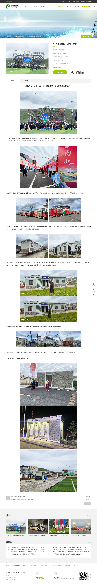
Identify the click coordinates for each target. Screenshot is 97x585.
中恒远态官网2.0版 (45, 565)
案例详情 (13, 81)
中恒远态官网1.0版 (34, 565)
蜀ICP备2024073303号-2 (15, 575)
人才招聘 (68, 1)
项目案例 (18, 36)
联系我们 (27, 81)
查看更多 (89, 542)
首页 (14, 36)
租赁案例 (23, 36)
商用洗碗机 (67, 565)
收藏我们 (78, 1)
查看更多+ (89, 515)
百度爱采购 (25, 565)
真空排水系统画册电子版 (57, 565)
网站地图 (73, 1)
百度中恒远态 (75, 565)
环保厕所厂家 (17, 565)
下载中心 (63, 1)
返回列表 (88, 503)
